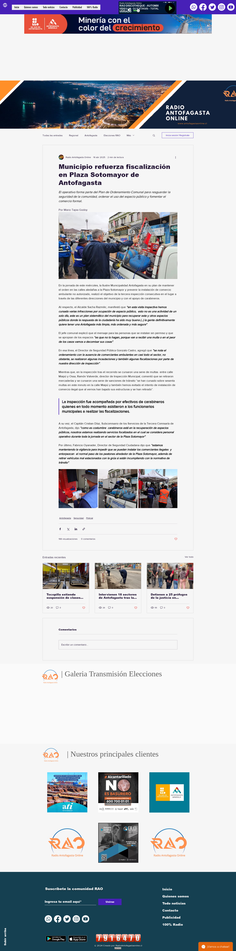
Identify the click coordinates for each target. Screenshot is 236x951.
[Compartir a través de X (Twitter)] (68, 529)
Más (129, 135)
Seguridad (79, 518)
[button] (153, 135)
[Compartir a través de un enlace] (83, 529)
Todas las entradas (53, 135)
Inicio (167, 889)
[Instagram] (221, 7)
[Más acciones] (175, 157)
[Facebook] (203, 7)
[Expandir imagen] (78, 488)
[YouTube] (231, 7)
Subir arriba (5, 937)
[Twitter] (212, 7)
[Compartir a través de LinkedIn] (75, 529)
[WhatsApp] (193, 7)
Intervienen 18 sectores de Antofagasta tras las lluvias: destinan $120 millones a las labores (118, 596)
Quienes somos (175, 896)
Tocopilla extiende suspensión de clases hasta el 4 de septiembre (63, 596)
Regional (73, 135)
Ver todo (189, 557)
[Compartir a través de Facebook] (60, 529)
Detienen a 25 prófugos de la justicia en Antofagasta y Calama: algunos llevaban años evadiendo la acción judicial (169, 596)
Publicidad (171, 917)
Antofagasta (91, 135)
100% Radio (172, 924)
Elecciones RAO (112, 135)
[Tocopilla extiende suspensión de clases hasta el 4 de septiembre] (66, 576)
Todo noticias (174, 903)
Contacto (170, 910)
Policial (89, 518)
